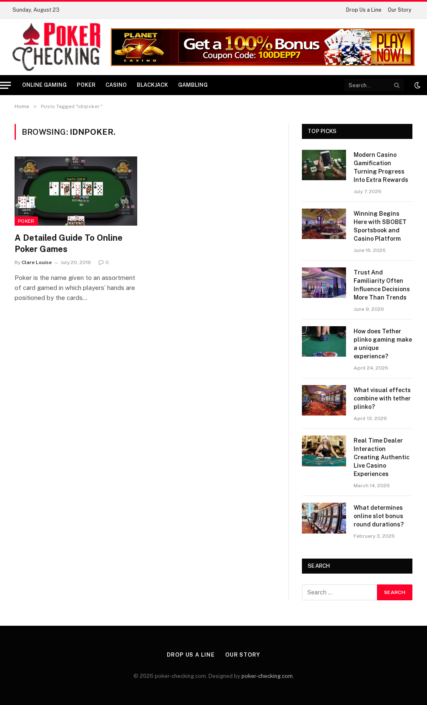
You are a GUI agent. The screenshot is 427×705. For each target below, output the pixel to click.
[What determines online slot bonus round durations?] (324, 518)
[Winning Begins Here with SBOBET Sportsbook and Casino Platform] (324, 224)
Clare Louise (37, 262)
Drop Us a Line (364, 10)
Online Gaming (44, 85)
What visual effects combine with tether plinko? (382, 398)
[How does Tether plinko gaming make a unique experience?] (324, 341)
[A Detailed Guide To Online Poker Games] (76, 190)
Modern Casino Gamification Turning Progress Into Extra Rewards (381, 167)
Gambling (193, 85)
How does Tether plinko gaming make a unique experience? (383, 344)
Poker (86, 85)
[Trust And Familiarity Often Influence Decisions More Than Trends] (324, 282)
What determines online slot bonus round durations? (379, 516)
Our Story (399, 10)
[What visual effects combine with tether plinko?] (324, 400)
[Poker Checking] (56, 47)
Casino (116, 85)
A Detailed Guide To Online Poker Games (69, 243)
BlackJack (152, 85)
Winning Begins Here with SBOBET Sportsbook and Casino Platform (380, 226)
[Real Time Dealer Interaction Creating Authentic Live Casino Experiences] (324, 451)
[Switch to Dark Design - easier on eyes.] (416, 85)
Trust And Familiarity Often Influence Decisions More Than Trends (382, 285)
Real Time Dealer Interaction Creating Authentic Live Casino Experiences (381, 457)
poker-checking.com (267, 676)
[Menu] (5, 85)
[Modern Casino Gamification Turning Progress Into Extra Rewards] (324, 165)
